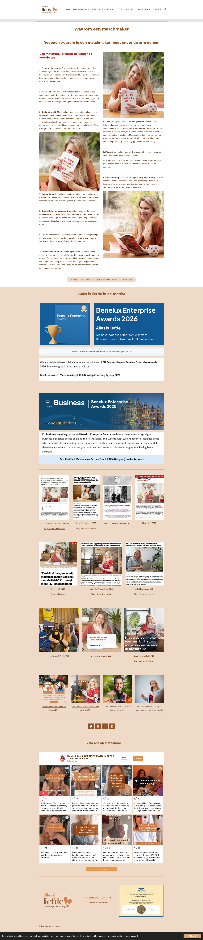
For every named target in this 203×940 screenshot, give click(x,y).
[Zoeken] (165, 9)
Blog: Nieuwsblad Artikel (101, 594)
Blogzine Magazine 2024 (101, 656)
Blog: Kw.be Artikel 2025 (54, 529)
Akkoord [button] (192, 936)
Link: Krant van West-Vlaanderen (54, 523)
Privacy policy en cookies (50, 926)
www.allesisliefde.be (103, 898)
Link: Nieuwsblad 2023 (144, 656)
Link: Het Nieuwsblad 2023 (101, 589)
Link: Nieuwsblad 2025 (86, 523)
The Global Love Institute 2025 (117, 523)
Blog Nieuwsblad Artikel (86, 528)
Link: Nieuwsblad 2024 (144, 589)
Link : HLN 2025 (149, 523)
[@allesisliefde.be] (62, 758)
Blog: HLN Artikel (58, 594)
